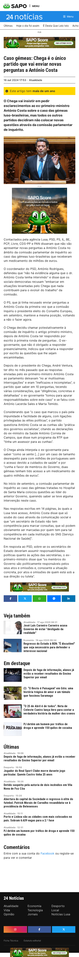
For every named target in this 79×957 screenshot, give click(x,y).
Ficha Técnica (11, 940)
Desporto (9, 767)
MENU (35, 6)
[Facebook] (39, 929)
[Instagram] (15, 929)
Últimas (11, 747)
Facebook (47, 853)
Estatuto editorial (32, 940)
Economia (29, 640)
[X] (63, 929)
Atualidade (35, 80)
